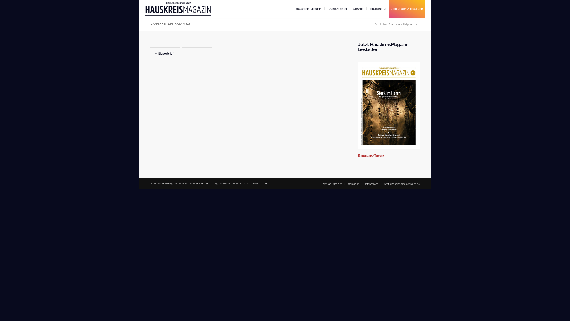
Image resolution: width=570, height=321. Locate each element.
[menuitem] (308, 9)
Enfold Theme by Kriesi (255, 183)
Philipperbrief (164, 53)
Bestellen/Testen (371, 156)
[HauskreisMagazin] (178, 11)
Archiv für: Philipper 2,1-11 (171, 24)
